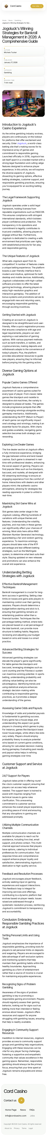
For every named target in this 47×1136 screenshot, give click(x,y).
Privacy (17, 1128)
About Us (8, 1128)
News (10, 20)
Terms (24, 1128)
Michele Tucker (10, 52)
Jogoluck (21, 143)
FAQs (32, 1110)
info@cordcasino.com (15, 1115)
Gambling (17, 20)
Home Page (11, 1110)
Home (4, 20)
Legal (31, 1128)
